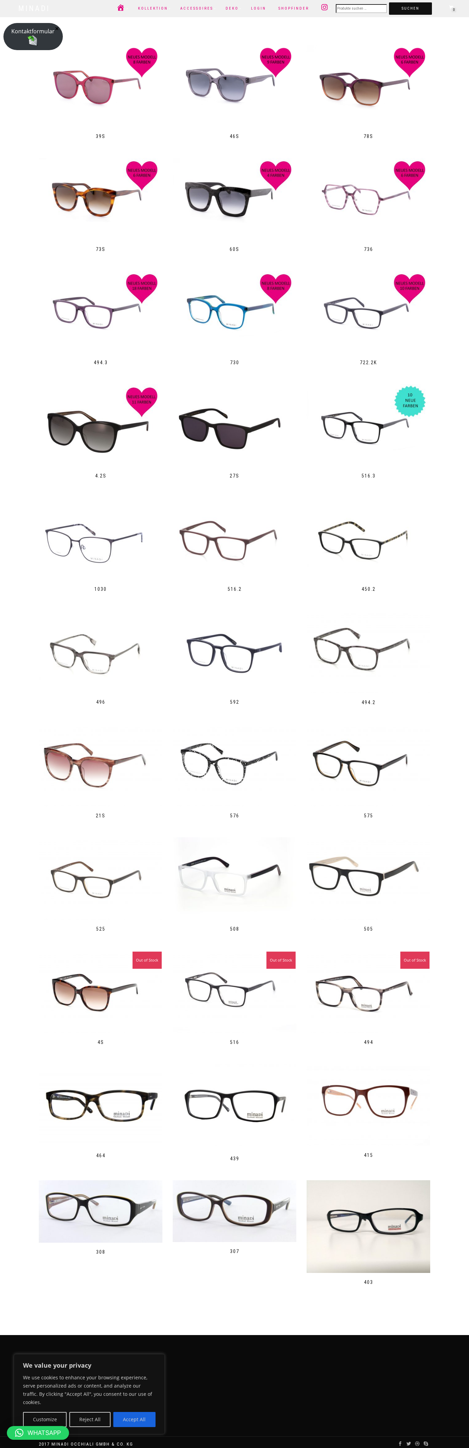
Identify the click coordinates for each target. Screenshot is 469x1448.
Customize (45, 1419)
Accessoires (196, 8)
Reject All (90, 1419)
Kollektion (153, 8)
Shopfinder (293, 8)
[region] (89, 1394)
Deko (232, 8)
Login (258, 8)
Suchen (410, 8)
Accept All (134, 1419)
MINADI (34, 8)
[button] (38, 1433)
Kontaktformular (33, 31)
